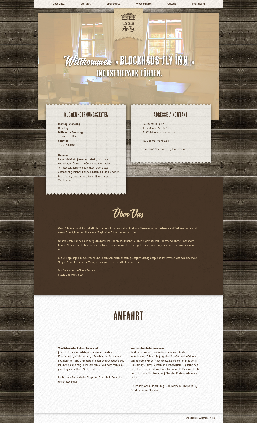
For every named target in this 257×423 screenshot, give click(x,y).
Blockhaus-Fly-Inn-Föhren (169, 149)
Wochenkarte (143, 4)
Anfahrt (86, 4)
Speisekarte (113, 4)
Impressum (198, 4)
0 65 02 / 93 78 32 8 (157, 141)
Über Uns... (59, 4)
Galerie (171, 4)
